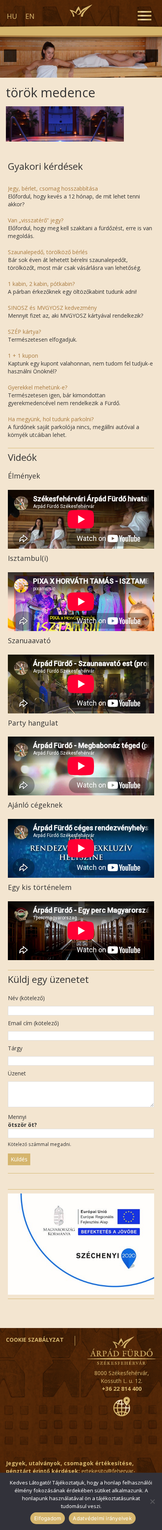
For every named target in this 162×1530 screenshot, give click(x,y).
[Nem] (152, 1501)
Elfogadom (47, 1518)
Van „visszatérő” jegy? (35, 220)
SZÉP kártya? (24, 331)
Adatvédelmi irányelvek (102, 1518)
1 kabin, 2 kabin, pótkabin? (41, 283)
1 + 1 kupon (23, 355)
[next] (151, 55)
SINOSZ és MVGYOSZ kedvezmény (52, 307)
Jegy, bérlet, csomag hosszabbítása (53, 188)
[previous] (10, 55)
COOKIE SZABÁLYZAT (35, 1339)
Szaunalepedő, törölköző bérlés (48, 252)
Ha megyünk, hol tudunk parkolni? (51, 419)
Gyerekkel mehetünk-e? (37, 387)
